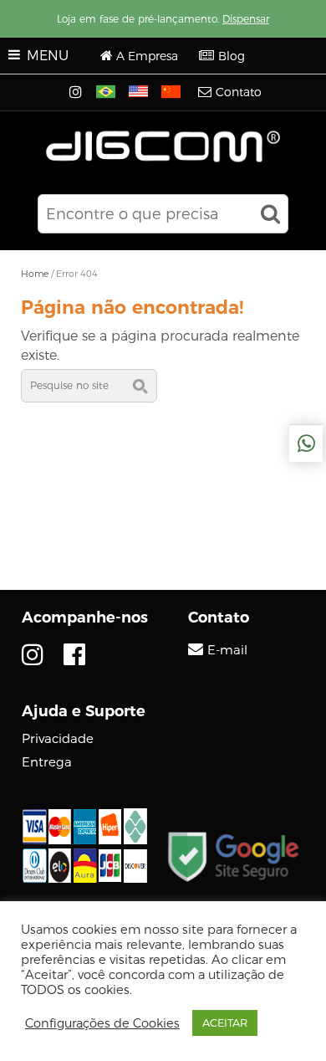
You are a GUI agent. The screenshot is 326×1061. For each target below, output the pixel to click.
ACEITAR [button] (224, 1022)
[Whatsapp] (306, 443)
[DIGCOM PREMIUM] (163, 146)
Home (34, 273)
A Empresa (147, 56)
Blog (231, 56)
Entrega (47, 762)
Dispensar (245, 19)
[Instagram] (77, 92)
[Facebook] (74, 654)
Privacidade (58, 738)
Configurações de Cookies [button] (102, 1023)
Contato (239, 92)
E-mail (227, 650)
